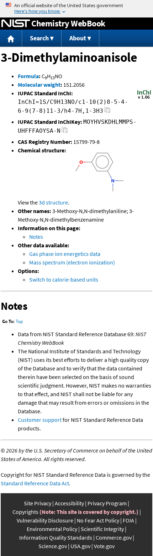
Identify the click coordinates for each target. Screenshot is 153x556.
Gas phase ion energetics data (64, 253)
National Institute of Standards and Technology (15, 23)
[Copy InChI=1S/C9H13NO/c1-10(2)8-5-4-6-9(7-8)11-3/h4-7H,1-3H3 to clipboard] (107, 111)
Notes (36, 236)
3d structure (53, 202)
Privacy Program (107, 503)
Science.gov (52, 546)
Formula (28, 76)
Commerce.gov (114, 537)
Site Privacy (37, 503)
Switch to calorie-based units (63, 279)
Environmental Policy (52, 528)
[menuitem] (11, 38)
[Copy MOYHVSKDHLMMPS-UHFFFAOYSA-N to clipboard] (65, 131)
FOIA (128, 520)
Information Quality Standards (55, 537)
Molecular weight (39, 84)
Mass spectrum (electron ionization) (72, 262)
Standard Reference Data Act (35, 483)
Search (39, 38)
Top (19, 321)
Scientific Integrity (102, 528)
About (77, 38)
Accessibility (69, 503)
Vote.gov (104, 546)
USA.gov (80, 546)
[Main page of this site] (11, 38)
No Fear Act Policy (98, 520)
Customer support (40, 419)
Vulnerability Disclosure (45, 520)
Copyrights (25, 511)
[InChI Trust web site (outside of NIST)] (144, 98)
